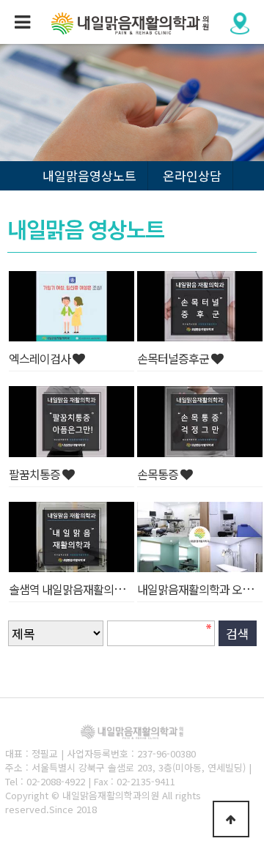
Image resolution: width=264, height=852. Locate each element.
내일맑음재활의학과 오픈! (197, 589)
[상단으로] (231, 819)
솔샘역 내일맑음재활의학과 (72, 589)
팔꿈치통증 (35, 474)
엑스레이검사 (41, 358)
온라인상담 (192, 175)
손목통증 (158, 474)
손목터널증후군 (174, 358)
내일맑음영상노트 (89, 175)
